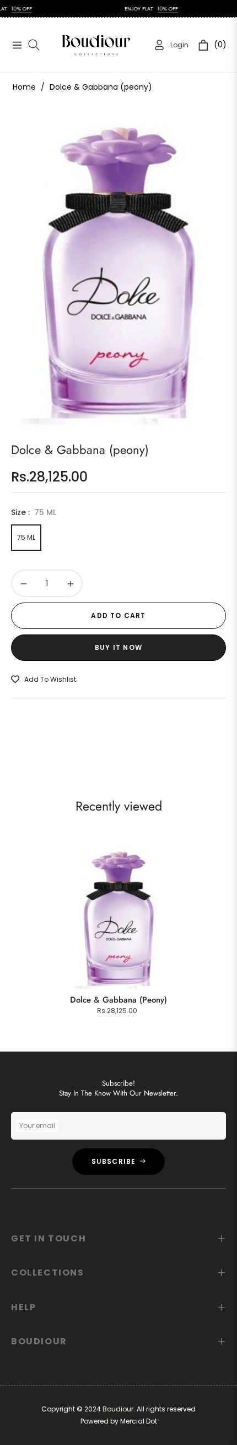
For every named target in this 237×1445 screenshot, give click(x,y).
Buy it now (118, 647)
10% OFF (154, 8)
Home (24, 86)
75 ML (26, 537)
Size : (33, 512)
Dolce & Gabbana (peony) (118, 1000)
